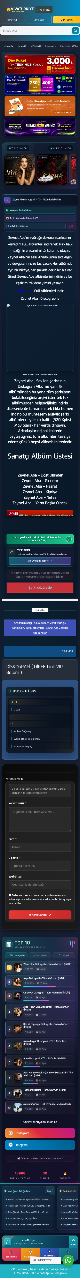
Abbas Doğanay (22, 731)
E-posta (15, 858)
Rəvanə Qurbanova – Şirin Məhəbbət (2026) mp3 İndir (30, 1199)
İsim (13, 839)
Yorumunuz (17, 803)
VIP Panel (67, 20)
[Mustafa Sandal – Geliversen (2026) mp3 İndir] (18, 1110)
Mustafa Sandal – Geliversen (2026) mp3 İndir (47, 1104)
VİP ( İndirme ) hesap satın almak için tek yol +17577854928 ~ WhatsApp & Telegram (40, 1271)
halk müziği (58, 623)
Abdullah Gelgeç (23, 746)
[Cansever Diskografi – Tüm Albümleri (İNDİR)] (18, 999)
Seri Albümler (25, 210)
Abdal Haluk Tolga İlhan (27, 738)
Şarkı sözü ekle (40, 587)
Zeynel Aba (52, 628)
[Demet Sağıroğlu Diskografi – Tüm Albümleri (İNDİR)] (18, 1032)
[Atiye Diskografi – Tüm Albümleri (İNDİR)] (18, 1065)
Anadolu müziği (23, 623)
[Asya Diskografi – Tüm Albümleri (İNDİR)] (18, 985)
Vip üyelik (22, 45)
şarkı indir (18, 628)
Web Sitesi (15, 876)
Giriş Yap (39, 20)
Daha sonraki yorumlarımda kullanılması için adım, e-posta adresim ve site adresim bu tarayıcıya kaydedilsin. (40, 899)
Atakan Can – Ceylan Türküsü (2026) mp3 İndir (29, 1205)
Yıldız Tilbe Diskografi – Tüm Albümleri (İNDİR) (47, 964)
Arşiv (49, 1190)
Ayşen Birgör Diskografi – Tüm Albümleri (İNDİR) (44, 1043)
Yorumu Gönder (38, 915)
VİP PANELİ (36, 45)
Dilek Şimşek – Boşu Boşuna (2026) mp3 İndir (28, 1211)
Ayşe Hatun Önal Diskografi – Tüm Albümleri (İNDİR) (46, 1008)
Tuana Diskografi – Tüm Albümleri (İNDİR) (44, 1090)
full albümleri (41, 623)
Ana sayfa (9, 45)
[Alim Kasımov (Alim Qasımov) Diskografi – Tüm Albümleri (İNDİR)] (18, 1080)
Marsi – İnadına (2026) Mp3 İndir (22, 1218)
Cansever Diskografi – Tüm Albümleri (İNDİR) (46, 992)
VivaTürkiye (20, 9)
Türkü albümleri (35, 628)
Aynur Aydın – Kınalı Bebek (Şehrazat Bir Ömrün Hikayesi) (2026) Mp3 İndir (30, 1224)
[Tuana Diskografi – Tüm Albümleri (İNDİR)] (18, 1096)
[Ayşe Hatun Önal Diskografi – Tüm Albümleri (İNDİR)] (18, 1014)
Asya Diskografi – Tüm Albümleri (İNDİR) (44, 978)
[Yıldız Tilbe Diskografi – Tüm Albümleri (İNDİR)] (18, 970)
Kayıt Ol (12, 20)
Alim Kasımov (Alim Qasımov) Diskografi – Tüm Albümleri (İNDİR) (48, 1074)
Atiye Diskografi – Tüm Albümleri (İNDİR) (44, 1058)
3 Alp (17, 709)
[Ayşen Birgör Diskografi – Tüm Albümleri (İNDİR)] (18, 1049)
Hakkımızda (50, 45)
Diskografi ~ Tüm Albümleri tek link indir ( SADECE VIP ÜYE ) (37, 539)
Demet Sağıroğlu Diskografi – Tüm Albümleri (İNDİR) (46, 1026)
